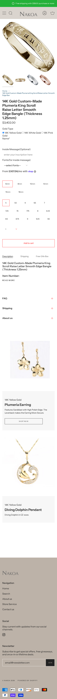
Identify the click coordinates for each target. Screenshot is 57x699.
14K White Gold (32, 132)
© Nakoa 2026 (8, 680)
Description (7, 256)
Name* (6, 138)
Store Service (9, 604)
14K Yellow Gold (13, 132)
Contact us (8, 609)
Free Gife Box (42, 256)
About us (7, 318)
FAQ (4, 298)
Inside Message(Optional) (16, 149)
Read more (8, 280)
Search (6, 593)
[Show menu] (4, 13)
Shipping (24, 256)
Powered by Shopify (28, 680)
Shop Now (23, 421)
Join (50, 663)
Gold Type (7, 128)
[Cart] (52, 13)
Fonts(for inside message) (16, 160)
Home (4, 91)
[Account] (44, 13)
